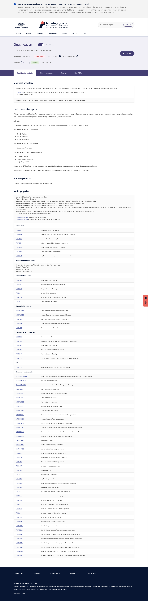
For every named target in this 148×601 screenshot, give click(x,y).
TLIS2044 (19, 302)
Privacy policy (55, 573)
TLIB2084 (19, 319)
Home (18, 33)
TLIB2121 (19, 470)
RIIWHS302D (20, 449)
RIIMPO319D (20, 419)
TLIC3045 (19, 474)
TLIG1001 (19, 487)
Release (17, 62)
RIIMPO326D (20, 436)
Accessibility (18, 573)
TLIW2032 (19, 543)
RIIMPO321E (20, 427)
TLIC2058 (19, 358)
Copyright (36, 573)
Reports (75, 33)
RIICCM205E (20, 389)
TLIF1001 (19, 243)
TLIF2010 (19, 247)
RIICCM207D (20, 393)
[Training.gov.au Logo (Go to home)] (50, 24)
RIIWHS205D (20, 445)
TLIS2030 (19, 289)
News (28, 33)
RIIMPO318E (20, 415)
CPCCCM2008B (22, 219)
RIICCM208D (20, 397)
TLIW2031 (19, 539)
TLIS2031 (19, 293)
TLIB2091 (19, 350)
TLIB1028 (19, 230)
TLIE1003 (19, 239)
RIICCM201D (20, 311)
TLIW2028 (19, 526)
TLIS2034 (19, 297)
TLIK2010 (19, 492)
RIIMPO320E (20, 423)
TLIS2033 (19, 509)
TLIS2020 (19, 500)
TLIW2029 (19, 530)
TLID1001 (19, 234)
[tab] (25, 73)
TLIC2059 (19, 367)
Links (64, 33)
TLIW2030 (19, 534)
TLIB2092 (19, 284)
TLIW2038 (19, 551)
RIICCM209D (20, 402)
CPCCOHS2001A (21, 376)
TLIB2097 (19, 466)
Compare (39, 33)
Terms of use (91, 573)
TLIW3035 (19, 556)
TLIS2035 (19, 517)
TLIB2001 (19, 341)
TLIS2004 (19, 496)
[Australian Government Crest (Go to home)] (23, 24)
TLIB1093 (19, 337)
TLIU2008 (19, 256)
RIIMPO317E (20, 410)
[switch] (41, 44)
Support (87, 33)
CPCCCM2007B (22, 217)
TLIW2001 (19, 521)
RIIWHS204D (20, 440)
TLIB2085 (19, 280)
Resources (53, 33)
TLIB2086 (19, 323)
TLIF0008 (20, 92)
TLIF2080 (19, 252)
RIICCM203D (20, 315)
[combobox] (112, 25)
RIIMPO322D (20, 432)
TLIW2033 (19, 547)
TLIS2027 (19, 504)
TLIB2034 (19, 457)
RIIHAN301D (20, 406)
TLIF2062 (19, 483)
